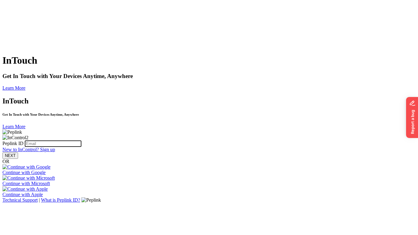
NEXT (10, 155)
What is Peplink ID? (60, 200)
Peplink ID (13, 143)
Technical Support (20, 200)
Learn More (13, 88)
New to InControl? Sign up (28, 149)
